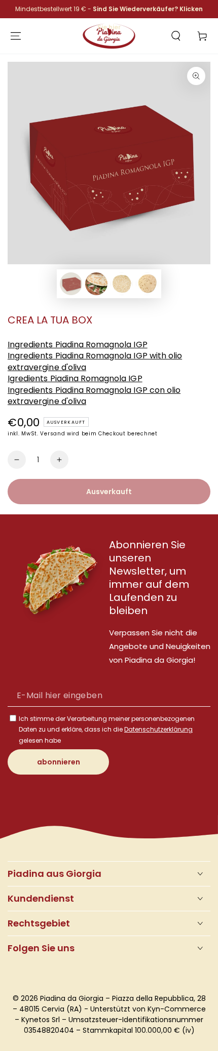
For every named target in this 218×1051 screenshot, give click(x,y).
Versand (52, 433)
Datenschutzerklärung (158, 729)
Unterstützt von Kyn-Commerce (148, 1009)
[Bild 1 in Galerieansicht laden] (71, 283)
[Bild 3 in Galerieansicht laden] (122, 283)
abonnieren (58, 762)
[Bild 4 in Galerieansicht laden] (147, 283)
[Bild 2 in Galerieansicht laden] (96, 283)
